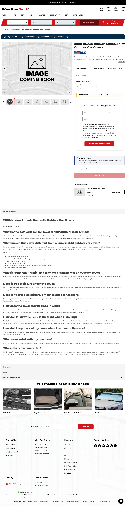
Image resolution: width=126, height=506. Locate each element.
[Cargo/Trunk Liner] (48, 398)
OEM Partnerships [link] (70, 469)
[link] (2, 30)
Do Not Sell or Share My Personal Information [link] (64, 502)
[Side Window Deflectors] (78, 398)
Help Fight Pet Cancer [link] (71, 466)
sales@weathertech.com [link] (13, 452)
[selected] (79, 86)
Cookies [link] (91, 502)
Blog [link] (65, 455)
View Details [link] (91, 195)
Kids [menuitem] (31, 15)
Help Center (9, 455)
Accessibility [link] (44, 502)
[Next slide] (70, 101)
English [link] (21, 484)
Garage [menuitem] (41, 15)
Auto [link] (7, 30)
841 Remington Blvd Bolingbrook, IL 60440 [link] (42, 446)
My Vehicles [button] (111, 23)
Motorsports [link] (68, 459)
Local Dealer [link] (39, 482)
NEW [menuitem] (66, 15)
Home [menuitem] (13, 15)
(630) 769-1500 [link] (10, 448)
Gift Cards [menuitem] (78, 15)
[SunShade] (109, 398)
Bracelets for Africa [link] (70, 462)
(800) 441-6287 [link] (10, 445)
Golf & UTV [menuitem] (55, 15)
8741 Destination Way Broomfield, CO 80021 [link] (42, 452)
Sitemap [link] (84, 502)
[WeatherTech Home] (15, 9)
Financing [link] (67, 448)
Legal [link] (36, 502)
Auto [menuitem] (4, 15)
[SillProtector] (17, 398)
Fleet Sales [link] (67, 473)
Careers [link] (66, 452)
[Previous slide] (3, 101)
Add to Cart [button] (116, 192)
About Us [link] (67, 445)
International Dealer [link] (41, 485)
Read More (121, 62)
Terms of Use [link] (17, 502)
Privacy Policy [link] (27, 502)
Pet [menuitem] (22, 15)
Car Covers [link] (15, 30)
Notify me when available (99, 143)
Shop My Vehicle (89, 22)
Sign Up (86, 426)
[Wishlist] (123, 44)
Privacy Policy (91, 135)
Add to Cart (99, 175)
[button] (108, 9)
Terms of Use (97, 137)
